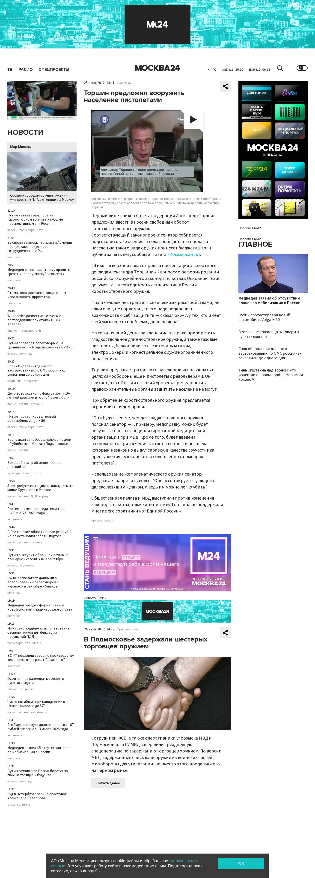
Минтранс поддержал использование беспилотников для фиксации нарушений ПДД (38, 632)
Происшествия (128, 629)
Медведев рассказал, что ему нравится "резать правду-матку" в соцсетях (39, 271)
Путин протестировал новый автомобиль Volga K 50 (31, 418)
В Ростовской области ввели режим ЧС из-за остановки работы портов (39, 534)
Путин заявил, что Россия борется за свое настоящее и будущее (37, 773)
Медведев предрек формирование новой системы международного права (39, 607)
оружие (96, 520)
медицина (14, 381)
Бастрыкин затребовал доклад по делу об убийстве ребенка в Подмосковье (39, 441)
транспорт (27, 230)
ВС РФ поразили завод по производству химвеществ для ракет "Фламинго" (40, 657)
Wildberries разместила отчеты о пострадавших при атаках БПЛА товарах (34, 320)
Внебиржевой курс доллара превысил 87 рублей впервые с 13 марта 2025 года (40, 726)
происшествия (30, 330)
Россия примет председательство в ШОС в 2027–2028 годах (36, 510)
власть (12, 230)
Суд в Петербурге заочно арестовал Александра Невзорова (37, 796)
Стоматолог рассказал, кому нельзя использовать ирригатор (36, 295)
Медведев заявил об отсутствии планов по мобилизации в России (40, 750)
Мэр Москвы (21, 146)
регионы (37, 404)
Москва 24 (157, 68)
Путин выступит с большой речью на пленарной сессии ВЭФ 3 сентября (37, 557)
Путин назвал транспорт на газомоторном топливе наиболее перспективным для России (35, 219)
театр (27, 473)
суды (11, 804)
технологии (33, 643)
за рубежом (39, 712)
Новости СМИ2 (95, 598)
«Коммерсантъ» (183, 254)
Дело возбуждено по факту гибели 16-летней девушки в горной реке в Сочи (38, 395)
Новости (25, 132)
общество (14, 303)
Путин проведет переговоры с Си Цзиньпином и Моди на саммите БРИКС (40, 345)
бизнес (12, 330)
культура (14, 473)
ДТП (34, 496)
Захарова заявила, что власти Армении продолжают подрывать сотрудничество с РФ (39, 246)
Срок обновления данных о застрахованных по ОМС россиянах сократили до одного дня (36, 370)
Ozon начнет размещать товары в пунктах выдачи (35, 680)
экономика (15, 519)
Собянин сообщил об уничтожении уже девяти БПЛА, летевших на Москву (42, 197)
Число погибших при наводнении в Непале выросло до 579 (36, 703)
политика (14, 257)
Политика (124, 83)
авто (40, 230)
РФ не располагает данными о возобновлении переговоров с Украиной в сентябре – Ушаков (33, 582)
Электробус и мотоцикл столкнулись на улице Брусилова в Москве (40, 487)
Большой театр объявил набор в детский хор (34, 464)
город (38, 473)
